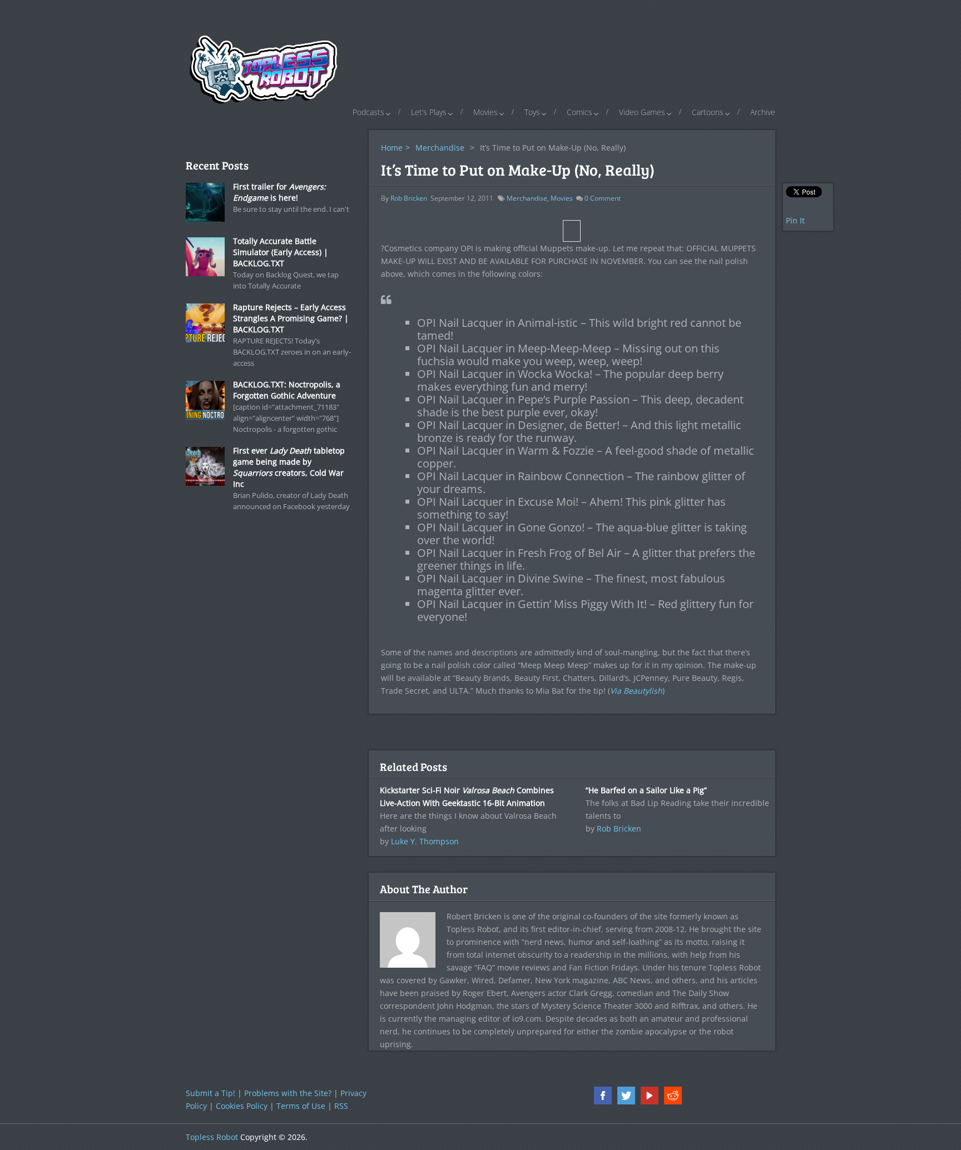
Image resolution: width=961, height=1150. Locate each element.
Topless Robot (212, 1137)
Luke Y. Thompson (425, 841)
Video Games (642, 112)
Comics (579, 112)
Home (392, 147)
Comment (602, 198)
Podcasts (368, 112)
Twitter (626, 1095)
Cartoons (708, 112)
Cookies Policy (242, 1106)
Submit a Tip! (210, 1093)
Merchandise (439, 147)
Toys (532, 112)
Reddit (673, 1095)
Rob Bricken (408, 198)
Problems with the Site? (287, 1093)
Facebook (603, 1095)
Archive (762, 112)
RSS (341, 1106)
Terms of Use (300, 1106)
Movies (485, 112)
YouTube (649, 1095)
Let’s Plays (429, 112)
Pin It (795, 220)
